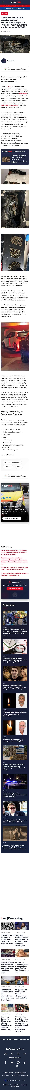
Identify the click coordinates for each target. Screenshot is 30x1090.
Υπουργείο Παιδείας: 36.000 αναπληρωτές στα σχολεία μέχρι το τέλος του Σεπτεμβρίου (22, 940)
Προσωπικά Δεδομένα (20, 1072)
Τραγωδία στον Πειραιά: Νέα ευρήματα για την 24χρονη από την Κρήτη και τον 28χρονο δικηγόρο (14, 687)
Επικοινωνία (24, 1075)
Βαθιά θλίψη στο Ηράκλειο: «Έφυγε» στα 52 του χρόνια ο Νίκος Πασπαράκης (15, 714)
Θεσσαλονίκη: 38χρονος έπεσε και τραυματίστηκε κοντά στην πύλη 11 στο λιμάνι (7, 995)
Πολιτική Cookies (8, 1072)
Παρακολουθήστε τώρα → (15, 588)
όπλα (9, 86)
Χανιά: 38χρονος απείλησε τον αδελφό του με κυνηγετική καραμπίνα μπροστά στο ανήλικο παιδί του (14, 552)
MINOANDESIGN (15, 1086)
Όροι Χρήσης (5, 1075)
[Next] (25, 502)
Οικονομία (23, 1039)
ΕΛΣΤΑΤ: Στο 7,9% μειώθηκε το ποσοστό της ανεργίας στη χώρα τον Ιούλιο (7, 939)
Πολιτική (15, 1039)
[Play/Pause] (15, 502)
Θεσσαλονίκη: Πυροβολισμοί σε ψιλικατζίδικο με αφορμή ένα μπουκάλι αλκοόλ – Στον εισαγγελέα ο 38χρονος (21, 1024)
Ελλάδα (4, 13)
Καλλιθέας (23, 93)
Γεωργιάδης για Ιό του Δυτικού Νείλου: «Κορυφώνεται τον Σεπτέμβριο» (21, 994)
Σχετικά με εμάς (15, 1075)
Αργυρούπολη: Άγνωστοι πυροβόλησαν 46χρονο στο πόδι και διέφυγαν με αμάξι (14, 794)
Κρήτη (4, 1039)
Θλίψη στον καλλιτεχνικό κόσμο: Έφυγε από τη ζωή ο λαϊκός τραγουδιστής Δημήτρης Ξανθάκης (19, 159)
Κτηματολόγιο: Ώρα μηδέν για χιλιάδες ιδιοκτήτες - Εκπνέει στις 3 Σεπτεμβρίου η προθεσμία (14, 660)
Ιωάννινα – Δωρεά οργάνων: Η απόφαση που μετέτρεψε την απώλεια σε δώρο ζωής (22, 968)
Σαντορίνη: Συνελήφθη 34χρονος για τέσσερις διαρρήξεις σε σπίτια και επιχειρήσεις (6, 1023)
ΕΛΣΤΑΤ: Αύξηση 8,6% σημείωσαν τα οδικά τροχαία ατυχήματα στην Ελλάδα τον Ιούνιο (7, 968)
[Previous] (5, 502)
